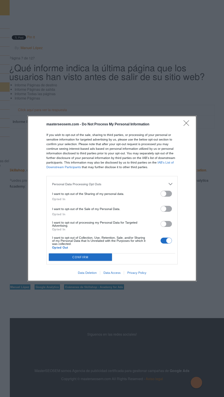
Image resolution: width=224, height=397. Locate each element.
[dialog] (112, 198)
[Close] (188, 124)
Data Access (112, 272)
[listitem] (112, 184)
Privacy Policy (136, 272)
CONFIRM (80, 257)
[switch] (166, 194)
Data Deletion (87, 272)
